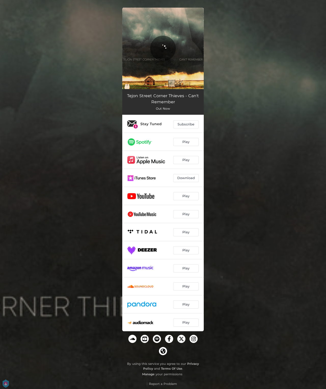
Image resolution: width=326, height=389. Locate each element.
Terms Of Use (171, 368)
